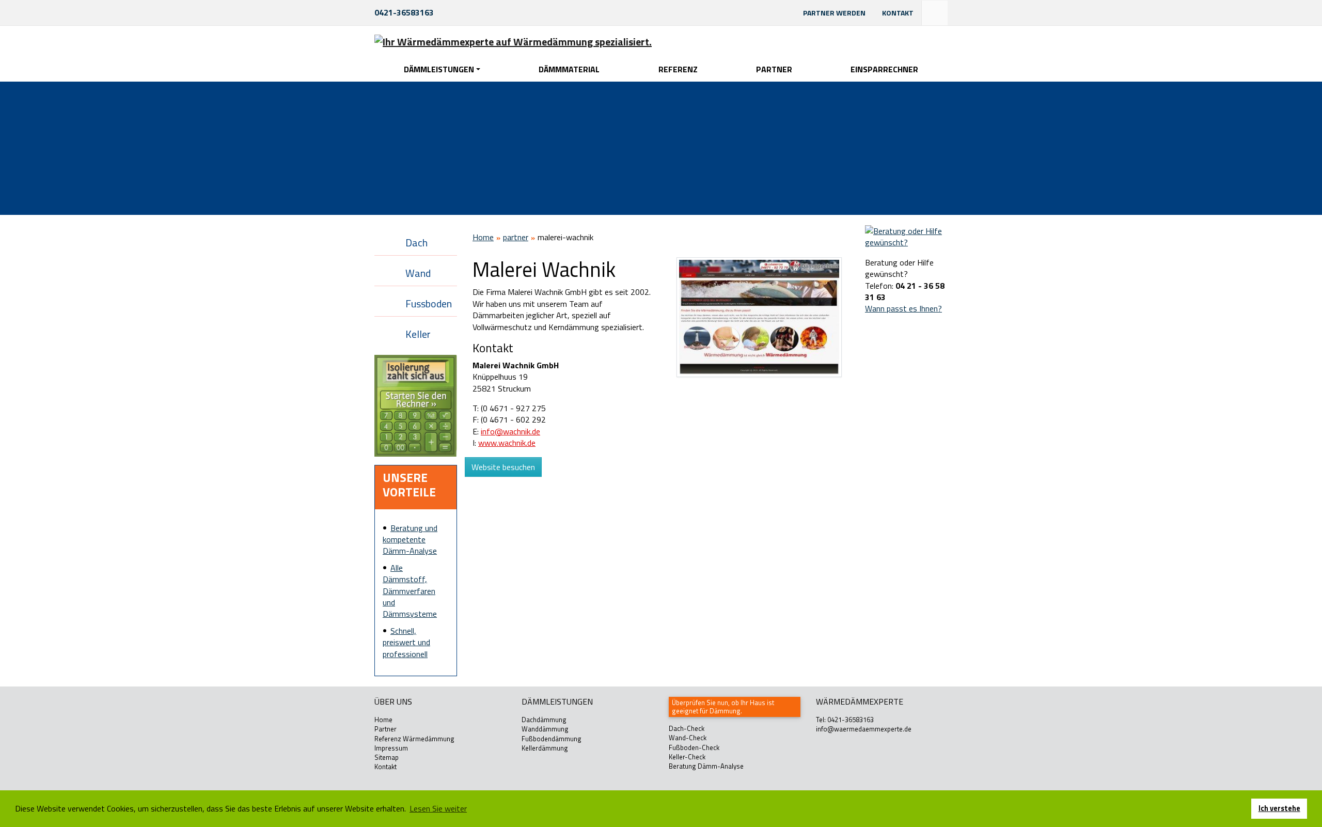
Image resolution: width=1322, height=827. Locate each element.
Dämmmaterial (569, 69)
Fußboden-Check (694, 747)
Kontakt (898, 12)
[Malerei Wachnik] (759, 317)
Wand (418, 273)
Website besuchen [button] (503, 467)
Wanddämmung (545, 729)
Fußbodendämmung (551, 739)
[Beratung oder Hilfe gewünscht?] (906, 235)
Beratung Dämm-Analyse (706, 766)
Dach (416, 243)
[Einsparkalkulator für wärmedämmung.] (415, 405)
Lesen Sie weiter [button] (438, 808)
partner (515, 237)
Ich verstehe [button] (1279, 808)
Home (483, 237)
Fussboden (428, 303)
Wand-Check (687, 737)
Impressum (391, 748)
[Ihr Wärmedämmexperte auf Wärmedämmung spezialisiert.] (513, 41)
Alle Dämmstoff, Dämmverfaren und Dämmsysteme (410, 590)
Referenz (678, 69)
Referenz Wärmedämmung (414, 739)
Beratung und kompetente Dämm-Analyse (410, 539)
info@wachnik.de (510, 431)
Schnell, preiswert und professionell (406, 642)
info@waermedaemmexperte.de (863, 729)
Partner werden (834, 12)
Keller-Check (687, 757)
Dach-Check (686, 728)
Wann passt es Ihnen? (903, 308)
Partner (774, 69)
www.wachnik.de (507, 442)
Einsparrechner (884, 69)
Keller (418, 334)
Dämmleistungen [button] (439, 69)
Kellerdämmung (545, 748)
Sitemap (386, 757)
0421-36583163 (404, 12)
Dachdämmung (544, 719)
